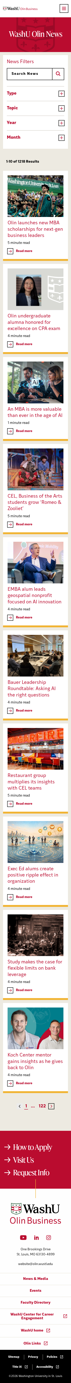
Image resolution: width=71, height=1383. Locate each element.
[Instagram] (48, 1239)
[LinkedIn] (36, 1239)
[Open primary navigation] (64, 8)
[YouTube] (23, 1239)
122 (42, 1106)
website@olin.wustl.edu (35, 1264)
